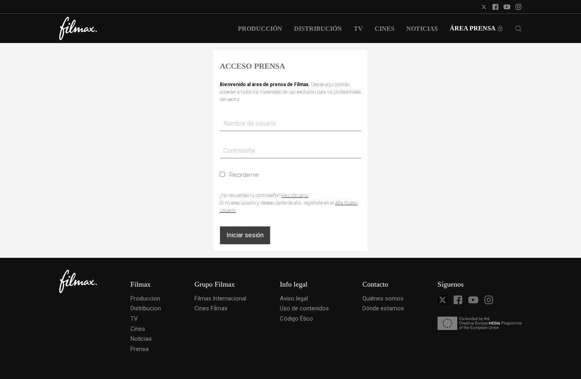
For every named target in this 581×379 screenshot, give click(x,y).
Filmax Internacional (220, 298)
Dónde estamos (383, 308)
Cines (137, 328)
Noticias (141, 338)
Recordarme (243, 175)
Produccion (145, 298)
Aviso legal (294, 298)
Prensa (139, 349)
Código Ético (296, 318)
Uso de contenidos (304, 308)
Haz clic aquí (294, 195)
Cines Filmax (210, 308)
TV (134, 318)
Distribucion (145, 308)
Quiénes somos (383, 298)
